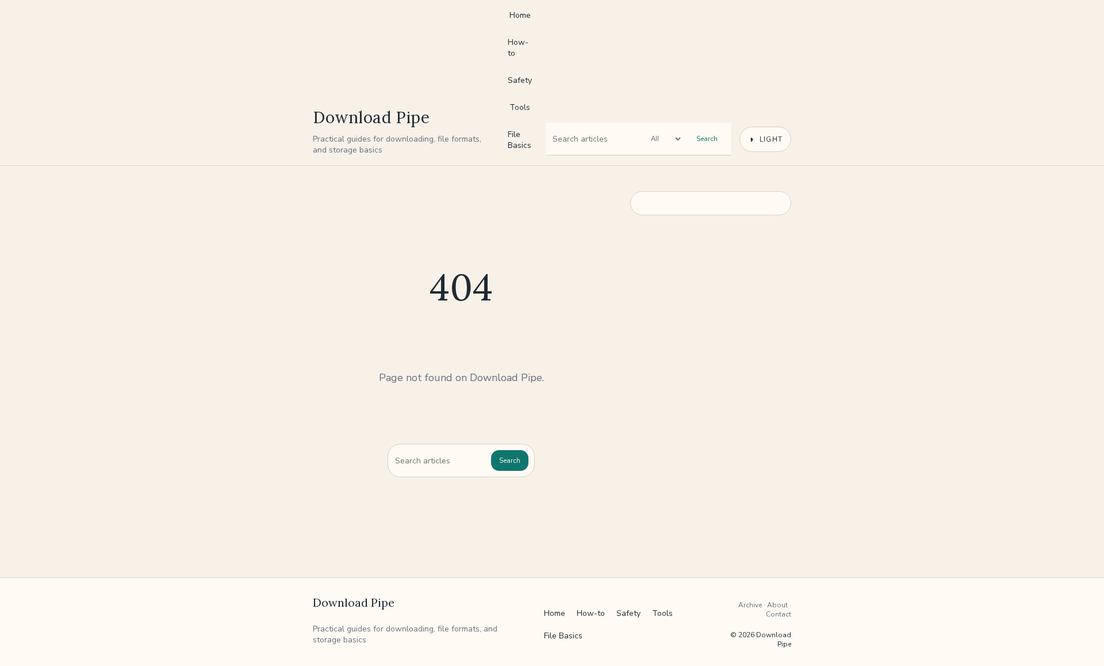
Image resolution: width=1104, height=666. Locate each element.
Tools (519, 107)
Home (520, 15)
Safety (520, 80)
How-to (518, 48)
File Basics (519, 140)
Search (707, 138)
